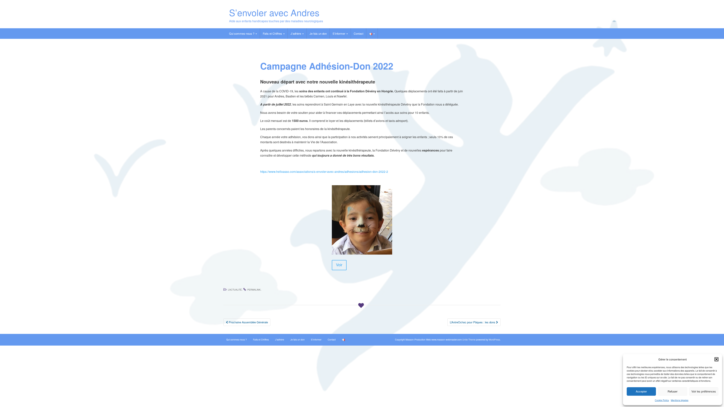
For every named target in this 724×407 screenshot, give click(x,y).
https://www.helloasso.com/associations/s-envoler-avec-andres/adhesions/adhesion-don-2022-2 (324, 171)
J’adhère (296, 33)
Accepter (641, 391)
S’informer (339, 33)
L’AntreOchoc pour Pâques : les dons (473, 322)
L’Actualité (235, 289)
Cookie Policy (662, 400)
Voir (339, 264)
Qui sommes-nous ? (242, 33)
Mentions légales (679, 400)
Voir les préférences (703, 391)
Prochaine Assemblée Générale (248, 322)
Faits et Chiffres (273, 33)
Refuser (672, 391)
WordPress (494, 339)
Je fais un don (318, 33)
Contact (358, 33)
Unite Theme (469, 339)
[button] (716, 359)
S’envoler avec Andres (274, 12)
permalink (254, 289)
